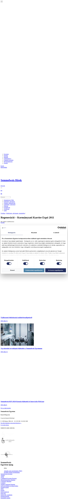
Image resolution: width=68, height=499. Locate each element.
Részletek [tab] (34, 232)
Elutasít (12, 270)
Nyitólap (3, 213)
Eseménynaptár (5, 487)
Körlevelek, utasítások (6, 495)
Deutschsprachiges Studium (8, 480)
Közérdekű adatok (5, 498)
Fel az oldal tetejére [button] (6, 408)
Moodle (6, 157)
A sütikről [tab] (56, 232)
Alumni (3, 475)
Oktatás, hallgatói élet (9, 203)
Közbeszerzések (5, 496)
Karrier (6, 163)
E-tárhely (3, 483)
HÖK (2, 489)
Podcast (6, 206)
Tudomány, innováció (9, 204)
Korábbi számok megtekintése (12, 472)
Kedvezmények (5, 492)
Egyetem (6, 154)
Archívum (6, 209)
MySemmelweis (8, 161)
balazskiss (3, 222)
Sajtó (5, 210)
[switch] (25, 263)
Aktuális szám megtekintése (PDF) (13, 471)
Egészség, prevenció (9, 201)
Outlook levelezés (8, 160)
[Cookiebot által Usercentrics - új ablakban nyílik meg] (59, 228)
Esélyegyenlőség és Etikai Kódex (9, 486)
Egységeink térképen (5, 424)
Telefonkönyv (7, 158)
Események (7, 207)
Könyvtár (3, 493)
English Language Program (8, 484)
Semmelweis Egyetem (6, 474)
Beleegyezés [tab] (11, 232)
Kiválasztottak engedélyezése (34, 270)
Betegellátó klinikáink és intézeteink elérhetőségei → (11, 423)
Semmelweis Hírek (11, 180)
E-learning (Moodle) (6, 481)
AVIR (2, 477)
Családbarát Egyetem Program (9, 478)
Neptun (6, 155)
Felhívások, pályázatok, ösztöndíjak (15, 213)
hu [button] (1, 184)
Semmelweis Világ (9, 200)
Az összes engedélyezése (55, 270)
